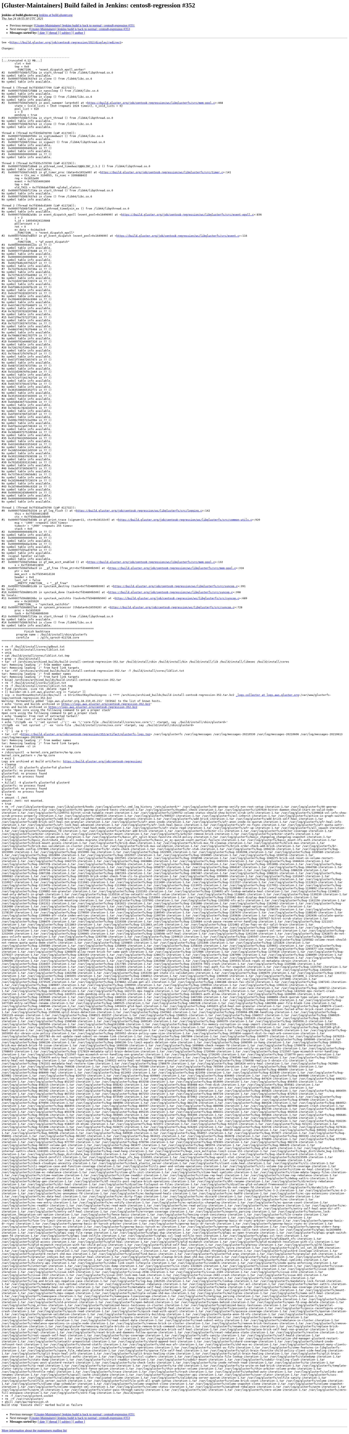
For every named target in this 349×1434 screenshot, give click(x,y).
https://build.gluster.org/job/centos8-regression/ (102, 761)
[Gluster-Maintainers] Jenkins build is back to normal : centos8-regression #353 (79, 29)
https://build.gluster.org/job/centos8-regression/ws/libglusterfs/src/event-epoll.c (187, 214)
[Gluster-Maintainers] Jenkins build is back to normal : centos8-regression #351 (84, 25)
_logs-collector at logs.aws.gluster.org (267, 694)
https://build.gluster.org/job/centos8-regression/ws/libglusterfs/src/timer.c (161, 172)
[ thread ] (53, 32)
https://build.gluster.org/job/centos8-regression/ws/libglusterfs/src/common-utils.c (185, 519)
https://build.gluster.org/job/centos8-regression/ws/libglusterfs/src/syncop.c (175, 586)
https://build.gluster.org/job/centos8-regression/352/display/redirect (65, 42)
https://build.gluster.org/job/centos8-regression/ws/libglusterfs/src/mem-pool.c (151, 102)
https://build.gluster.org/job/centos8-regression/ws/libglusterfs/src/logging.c (139, 510)
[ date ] (42, 32)
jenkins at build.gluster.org (56, 15)
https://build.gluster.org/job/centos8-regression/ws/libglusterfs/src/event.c (177, 235)
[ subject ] (66, 32)
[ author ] (79, 32)
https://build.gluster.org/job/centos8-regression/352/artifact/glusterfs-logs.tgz (85, 734)
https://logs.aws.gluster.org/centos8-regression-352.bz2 (105, 704)
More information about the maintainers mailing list (34, 1430)
